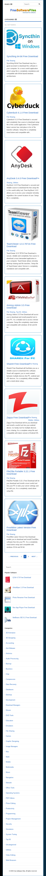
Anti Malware (10, 648)
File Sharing (11, 61)
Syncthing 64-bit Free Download (22, 56)
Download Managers (13, 705)
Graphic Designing (12, 741)
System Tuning (11, 834)
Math (7, 757)
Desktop (9, 695)
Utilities (15, 183)
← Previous (13, 556)
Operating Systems (13, 793)
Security (9, 824)
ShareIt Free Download (18, 364)
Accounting (10, 643)
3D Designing (10, 638)
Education (9, 721)
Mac (7, 752)
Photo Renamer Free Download (24, 597)
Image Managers (12, 746)
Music (8, 772)
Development (10, 700)
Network (9, 783)
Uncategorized (11, 845)
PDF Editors (10, 798)
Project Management (13, 819)
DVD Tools (9, 715)
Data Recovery (11, 684)
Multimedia (10, 767)
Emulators (9, 726)
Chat (7, 674)
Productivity (10, 808)
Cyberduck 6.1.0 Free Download (22, 112)
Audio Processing (12, 659)
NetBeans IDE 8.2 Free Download (25, 617)
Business (9, 669)
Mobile (30, 420)
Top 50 (18, 312)
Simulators (9, 829)
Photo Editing (10, 803)
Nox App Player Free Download (24, 607)
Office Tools (10, 788)
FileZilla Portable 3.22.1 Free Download (21, 472)
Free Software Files (19, 871)
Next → (35, 556)
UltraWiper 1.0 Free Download (23, 587)
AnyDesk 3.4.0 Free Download (22, 178)
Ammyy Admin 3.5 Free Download (18, 306)
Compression (10, 679)
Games (8, 736)
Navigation (9, 777)
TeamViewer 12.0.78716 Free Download (21, 245)
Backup (8, 664)
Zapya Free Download (17, 417)
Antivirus (9, 653)
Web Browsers (11, 860)
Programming (10, 814)
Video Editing (10, 855)
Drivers (8, 710)
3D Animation (10, 633)
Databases (9, 689)
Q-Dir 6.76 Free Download (22, 577)
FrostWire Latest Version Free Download (21, 528)
